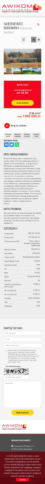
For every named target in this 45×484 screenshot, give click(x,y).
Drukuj (38, 40)
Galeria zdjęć (33, 40)
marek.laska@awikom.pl (22, 90)
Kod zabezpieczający (13, 366)
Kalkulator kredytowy (17, 135)
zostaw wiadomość (22, 103)
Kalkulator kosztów (27, 135)
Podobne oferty (36, 135)
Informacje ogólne (8, 135)
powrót (38, 24)
